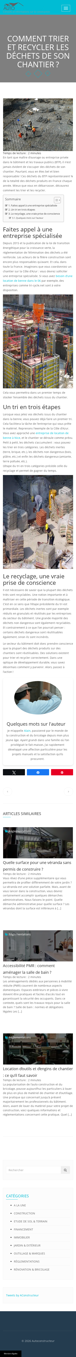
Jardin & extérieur (27, 1245)
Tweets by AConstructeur (22, 1295)
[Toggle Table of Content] (55, 200)
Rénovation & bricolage (31, 1269)
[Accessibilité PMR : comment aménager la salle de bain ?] (7, 934)
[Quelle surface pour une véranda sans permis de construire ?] (7, 831)
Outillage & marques (29, 1253)
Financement (23, 1229)
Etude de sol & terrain (30, 1221)
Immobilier (22, 1237)
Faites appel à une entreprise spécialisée (34, 205)
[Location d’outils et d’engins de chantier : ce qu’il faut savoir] (7, 1037)
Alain (27, 730)
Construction (24, 1213)
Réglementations (20, 831)
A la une (20, 1205)
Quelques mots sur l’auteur (29, 217)
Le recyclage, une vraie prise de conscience (35, 213)
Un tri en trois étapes (23, 209)
